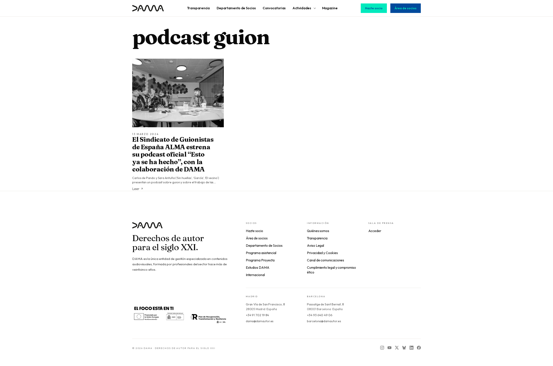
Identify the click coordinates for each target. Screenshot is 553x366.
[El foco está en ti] (179, 314)
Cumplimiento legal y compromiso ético (331, 269)
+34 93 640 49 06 (319, 315)
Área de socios (405, 8)
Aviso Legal (315, 245)
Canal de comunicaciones (325, 260)
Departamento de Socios (264, 245)
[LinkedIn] (411, 348)
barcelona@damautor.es (324, 321)
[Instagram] (382, 348)
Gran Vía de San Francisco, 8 (265, 304)
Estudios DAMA (257, 267)
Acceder (374, 231)
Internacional (255, 275)
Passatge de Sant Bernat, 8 (325, 304)
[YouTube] (389, 348)
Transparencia (317, 238)
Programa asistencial (261, 253)
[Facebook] (419, 348)
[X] (397, 348)
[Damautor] (180, 228)
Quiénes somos (318, 231)
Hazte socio (374, 8)
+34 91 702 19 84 (257, 315)
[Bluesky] (404, 348)
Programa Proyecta (260, 260)
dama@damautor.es (260, 321)
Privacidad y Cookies (322, 253)
